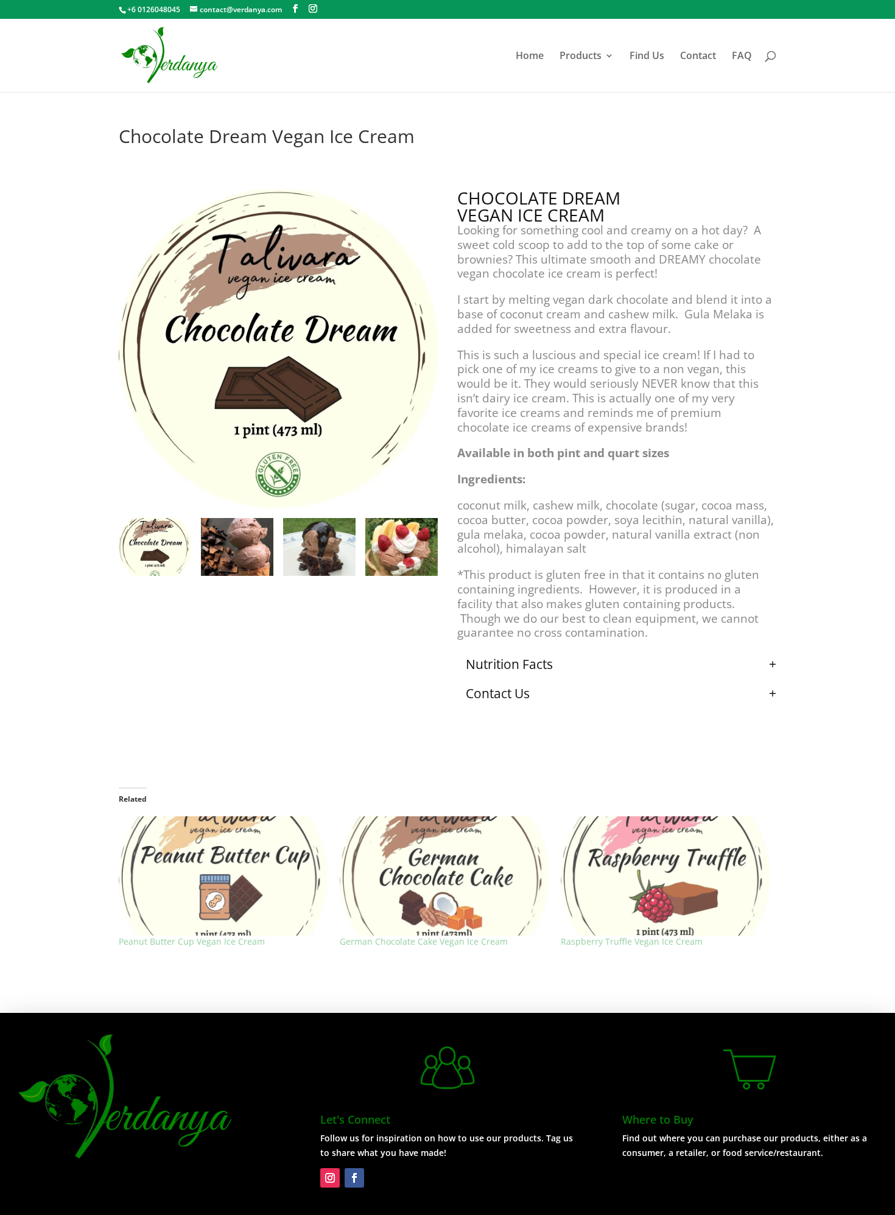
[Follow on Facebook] (354, 1178)
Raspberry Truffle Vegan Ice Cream (632, 941)
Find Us (647, 56)
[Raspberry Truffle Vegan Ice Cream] (665, 876)
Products (581, 56)
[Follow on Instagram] (330, 1178)
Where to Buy (657, 1119)
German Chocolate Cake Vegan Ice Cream (424, 941)
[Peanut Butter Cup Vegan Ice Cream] (223, 876)
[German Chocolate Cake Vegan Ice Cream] (444, 876)
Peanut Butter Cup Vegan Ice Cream (192, 941)
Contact (698, 56)
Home (530, 56)
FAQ (742, 56)
